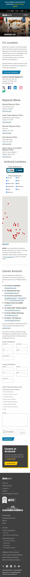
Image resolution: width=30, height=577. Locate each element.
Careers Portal (6, 328)
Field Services (6, 543)
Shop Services (6, 545)
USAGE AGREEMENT (17, 570)
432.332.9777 (8, 305)
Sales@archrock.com (10, 288)
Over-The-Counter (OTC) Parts (10, 394)
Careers (4, 491)
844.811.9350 (22, 298)
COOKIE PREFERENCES (16, 572)
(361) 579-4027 (6, 122)
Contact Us (5, 488)
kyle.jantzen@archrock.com (12, 310)
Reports (4, 520)
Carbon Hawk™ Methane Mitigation (12, 555)
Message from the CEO (8, 518)
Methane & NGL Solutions (10, 552)
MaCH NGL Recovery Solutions (11, 406)
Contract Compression (8, 391)
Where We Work (7, 486)
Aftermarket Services (8, 396)
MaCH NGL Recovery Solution (11, 560)
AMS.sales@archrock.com (11, 293)
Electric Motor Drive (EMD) (10, 399)
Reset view (5, 244)
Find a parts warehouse (11, 72)
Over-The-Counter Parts (9, 540)
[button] (18, 226)
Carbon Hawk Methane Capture (10, 401)
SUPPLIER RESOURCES (7, 570)
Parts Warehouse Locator (16, 300)
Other (5, 409)
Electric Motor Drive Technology (10, 535)
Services (5, 528)
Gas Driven (5, 532)
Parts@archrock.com (10, 298)
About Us (5, 483)
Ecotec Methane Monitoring (10, 404)
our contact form (9, 257)
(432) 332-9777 (6, 156)
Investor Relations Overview (10, 493)
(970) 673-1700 (6, 111)
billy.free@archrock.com (11, 315)
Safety (4, 523)
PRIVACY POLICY (6, 572)
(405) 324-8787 (6, 144)
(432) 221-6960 (6, 133)
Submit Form (8, 439)
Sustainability (6, 515)
